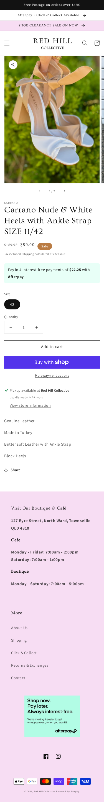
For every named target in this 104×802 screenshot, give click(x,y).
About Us (19, 627)
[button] (7, 43)
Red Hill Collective (44, 791)
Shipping (28, 254)
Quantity (11, 316)
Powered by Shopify (68, 791)
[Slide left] (40, 191)
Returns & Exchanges (29, 665)
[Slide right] (64, 191)
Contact (18, 677)
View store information (30, 405)
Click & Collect (24, 652)
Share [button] (16, 469)
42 (12, 304)
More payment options (52, 375)
